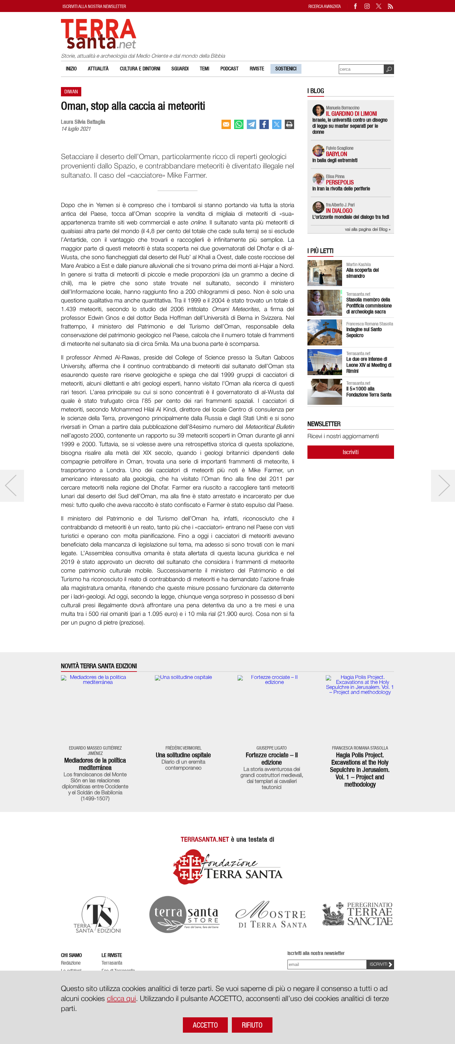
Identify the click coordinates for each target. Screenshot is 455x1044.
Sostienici (285, 69)
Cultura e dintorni (140, 69)
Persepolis (340, 182)
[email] (226, 124)
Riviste (257, 69)
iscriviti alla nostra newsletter (94, 6)
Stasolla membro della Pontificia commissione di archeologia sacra (369, 305)
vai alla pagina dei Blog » (368, 229)
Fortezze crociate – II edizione (272, 758)
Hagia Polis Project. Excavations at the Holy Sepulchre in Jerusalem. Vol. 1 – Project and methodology (360, 769)
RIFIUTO (252, 1025)
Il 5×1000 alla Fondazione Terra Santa (368, 391)
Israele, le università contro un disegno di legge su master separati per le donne (349, 126)
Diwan (71, 91)
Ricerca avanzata (324, 6)
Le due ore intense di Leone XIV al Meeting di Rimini (368, 365)
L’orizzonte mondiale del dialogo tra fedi (350, 217)
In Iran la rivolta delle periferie (341, 188)
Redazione (71, 963)
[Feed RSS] (390, 6)
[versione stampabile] (289, 124)
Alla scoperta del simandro (362, 273)
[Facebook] (355, 6)
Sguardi (180, 69)
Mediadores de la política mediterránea (95, 764)
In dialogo (339, 210)
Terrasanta (112, 963)
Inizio (71, 69)
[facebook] (264, 124)
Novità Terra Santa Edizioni (99, 666)
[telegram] (251, 124)
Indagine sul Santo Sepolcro (364, 332)
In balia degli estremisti (334, 160)
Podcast (229, 69)
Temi (204, 69)
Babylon (336, 153)
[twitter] (276, 124)
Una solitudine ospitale (183, 755)
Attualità (98, 69)
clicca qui (121, 999)
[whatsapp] (238, 124)
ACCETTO (205, 1025)
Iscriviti (351, 451)
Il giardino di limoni (351, 113)
